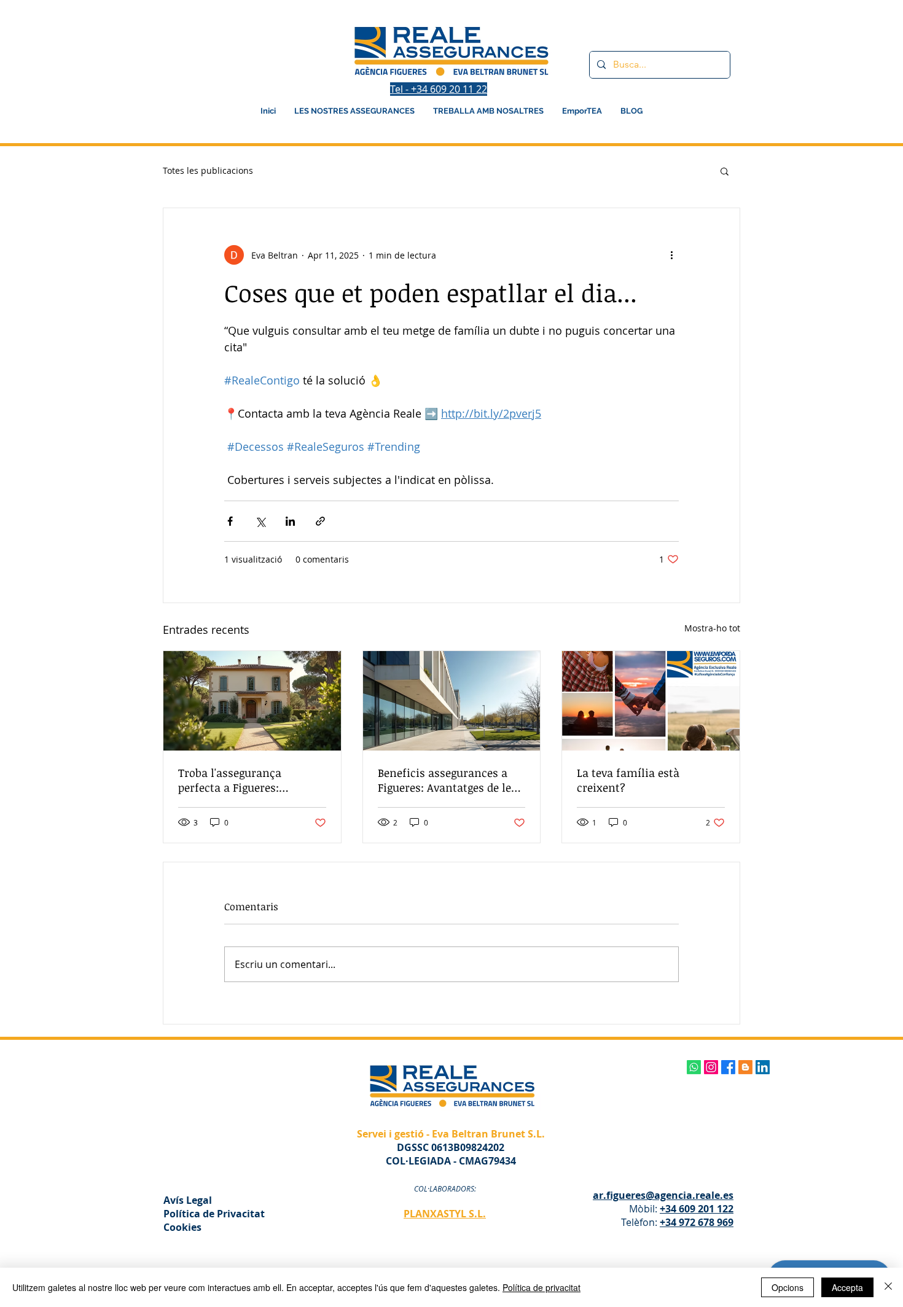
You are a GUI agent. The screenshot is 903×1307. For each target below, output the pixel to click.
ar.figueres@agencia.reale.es (663, 1195)
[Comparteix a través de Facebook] (230, 521)
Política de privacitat (541, 1287)
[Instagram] (711, 1067)
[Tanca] (888, 1287)
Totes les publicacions (208, 170)
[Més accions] (671, 255)
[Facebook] (728, 1067)
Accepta (847, 1287)
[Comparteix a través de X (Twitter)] (260, 521)
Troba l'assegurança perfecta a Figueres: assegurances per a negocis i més (248, 780)
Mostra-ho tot (712, 628)
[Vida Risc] (651, 701)
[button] (724, 171)
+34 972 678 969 (696, 1222)
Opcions (787, 1287)
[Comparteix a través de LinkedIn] (290, 521)
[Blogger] (745, 1067)
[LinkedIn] (763, 1067)
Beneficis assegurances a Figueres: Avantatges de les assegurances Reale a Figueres (447, 780)
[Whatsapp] (694, 1067)
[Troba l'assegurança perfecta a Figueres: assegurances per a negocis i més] (252, 701)
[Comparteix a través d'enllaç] (320, 521)
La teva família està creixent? (628, 780)
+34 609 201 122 (696, 1208)
